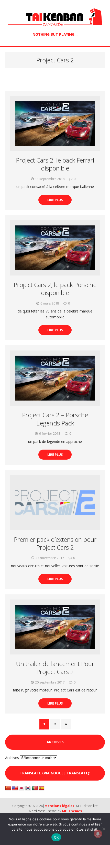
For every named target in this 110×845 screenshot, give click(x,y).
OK (56, 837)
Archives (12, 757)
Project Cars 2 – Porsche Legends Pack (55, 419)
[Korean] (28, 788)
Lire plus (55, 200)
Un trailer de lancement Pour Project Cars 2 (55, 667)
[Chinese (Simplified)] (8, 788)
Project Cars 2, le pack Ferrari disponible (55, 164)
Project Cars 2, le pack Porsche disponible (55, 288)
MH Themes (72, 811)
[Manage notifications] (98, 834)
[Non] (103, 828)
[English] (15, 788)
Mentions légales (59, 805)
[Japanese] (21, 788)
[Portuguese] (35, 788)
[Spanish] (41, 788)
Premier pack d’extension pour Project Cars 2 (55, 543)
